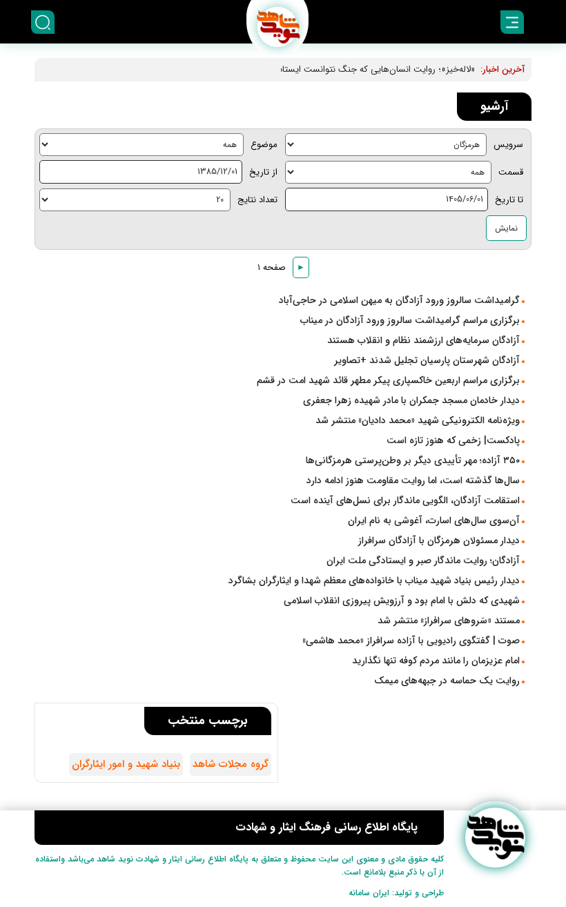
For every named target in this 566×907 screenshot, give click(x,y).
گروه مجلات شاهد (231, 764)
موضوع (264, 144)
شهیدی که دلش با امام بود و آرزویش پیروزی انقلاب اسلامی (402, 600)
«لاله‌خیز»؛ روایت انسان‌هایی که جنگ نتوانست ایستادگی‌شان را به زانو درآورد (334, 69)
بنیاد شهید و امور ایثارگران (126, 764)
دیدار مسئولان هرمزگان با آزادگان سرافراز (439, 540)
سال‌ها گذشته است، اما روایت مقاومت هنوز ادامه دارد (413, 480)
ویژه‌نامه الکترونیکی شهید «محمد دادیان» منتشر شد (417, 420)
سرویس (508, 144)
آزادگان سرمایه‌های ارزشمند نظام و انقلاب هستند (423, 340)
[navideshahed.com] (495, 838)
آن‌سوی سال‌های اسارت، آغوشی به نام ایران (434, 520)
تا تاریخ (509, 200)
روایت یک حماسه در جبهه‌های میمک (447, 680)
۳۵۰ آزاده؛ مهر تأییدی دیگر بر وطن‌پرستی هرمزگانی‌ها (413, 460)
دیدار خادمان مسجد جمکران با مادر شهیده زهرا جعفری (411, 400)
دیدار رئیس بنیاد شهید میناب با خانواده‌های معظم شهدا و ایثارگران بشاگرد (374, 580)
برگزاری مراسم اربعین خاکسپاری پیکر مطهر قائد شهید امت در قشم (388, 380)
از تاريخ (263, 172)
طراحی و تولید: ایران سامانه (396, 892)
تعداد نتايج (257, 200)
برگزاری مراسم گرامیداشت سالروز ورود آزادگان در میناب (410, 320)
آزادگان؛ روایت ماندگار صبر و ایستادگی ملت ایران (423, 560)
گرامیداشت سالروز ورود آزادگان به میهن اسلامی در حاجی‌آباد (399, 300)
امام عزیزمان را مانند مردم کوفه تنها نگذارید (436, 660)
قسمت (510, 172)
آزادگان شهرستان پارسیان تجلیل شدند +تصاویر (427, 360)
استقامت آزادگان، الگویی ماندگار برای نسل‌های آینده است (405, 500)
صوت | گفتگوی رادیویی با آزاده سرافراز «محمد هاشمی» (411, 640)
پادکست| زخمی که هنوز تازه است (453, 440)
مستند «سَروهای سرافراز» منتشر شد (449, 620)
